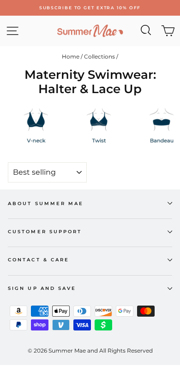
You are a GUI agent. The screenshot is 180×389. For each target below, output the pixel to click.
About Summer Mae (46, 203)
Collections (99, 56)
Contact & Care (38, 260)
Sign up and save (42, 288)
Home (70, 56)
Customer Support (45, 232)
